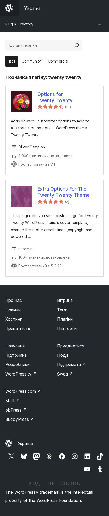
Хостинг (13, 319)
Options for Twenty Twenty (54, 97)
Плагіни (65, 319)
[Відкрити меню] (100, 8)
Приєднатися (70, 346)
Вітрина (65, 300)
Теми (62, 309)
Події (62, 355)
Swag (65, 374)
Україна (25, 443)
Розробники (17, 364)
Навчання (15, 346)
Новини (13, 309)
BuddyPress (19, 419)
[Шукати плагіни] (77, 45)
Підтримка (16, 355)
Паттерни (67, 328)
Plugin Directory (19, 24)
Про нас (13, 300)
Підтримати (71, 364)
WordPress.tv (21, 374)
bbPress (16, 410)
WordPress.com (23, 391)
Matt (12, 400)
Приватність (17, 328)
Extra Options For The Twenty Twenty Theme (63, 192)
